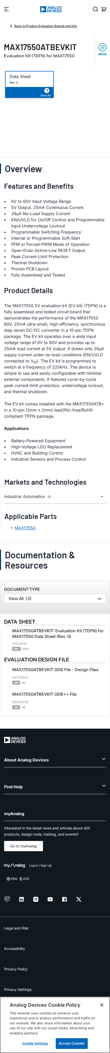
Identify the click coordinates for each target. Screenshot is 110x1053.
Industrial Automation (27, 496)
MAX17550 (25, 527)
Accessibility (14, 948)
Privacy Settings (17, 989)
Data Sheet (20, 76)
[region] (55, 1025)
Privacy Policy (16, 969)
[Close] (101, 1005)
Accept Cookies (72, 1043)
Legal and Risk (16, 928)
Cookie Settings (35, 1043)
